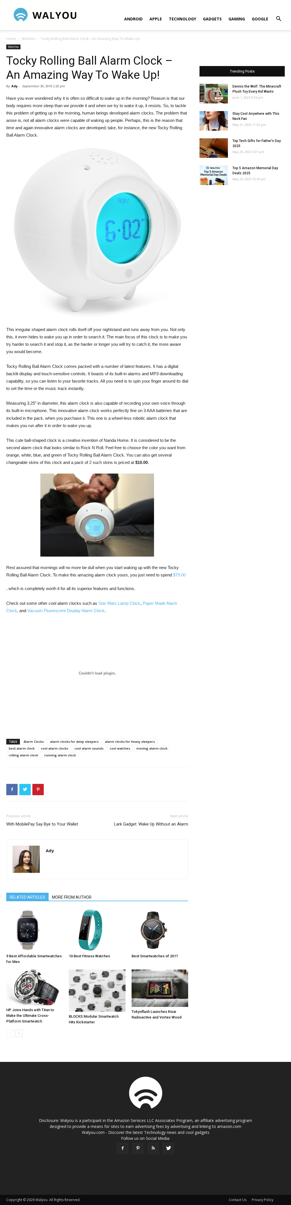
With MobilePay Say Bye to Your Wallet (42, 824)
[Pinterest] (138, 1148)
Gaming (236, 19)
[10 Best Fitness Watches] (97, 930)
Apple (155, 19)
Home (11, 38)
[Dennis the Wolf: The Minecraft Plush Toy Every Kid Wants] (213, 93)
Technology (182, 19)
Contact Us (237, 1199)
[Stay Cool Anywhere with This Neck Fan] (213, 121)
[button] (278, 19)
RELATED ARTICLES (27, 897)
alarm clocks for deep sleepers (74, 741)
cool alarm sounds (88, 748)
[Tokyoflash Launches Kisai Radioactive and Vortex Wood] (160, 988)
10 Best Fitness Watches (89, 956)
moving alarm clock (151, 748)
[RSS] (153, 1148)
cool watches (120, 748)
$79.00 (179, 574)
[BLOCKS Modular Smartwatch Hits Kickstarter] (97, 990)
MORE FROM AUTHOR (72, 897)
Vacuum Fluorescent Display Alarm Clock (66, 610)
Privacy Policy (262, 1199)
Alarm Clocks (34, 741)
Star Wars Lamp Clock (119, 603)
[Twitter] (168, 1148)
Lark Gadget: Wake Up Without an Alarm (151, 824)
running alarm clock (60, 755)
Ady (14, 86)
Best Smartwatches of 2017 (155, 956)
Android (133, 19)
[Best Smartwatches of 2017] (160, 930)
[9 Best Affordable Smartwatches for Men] (34, 930)
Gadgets (212, 19)
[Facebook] (122, 1148)
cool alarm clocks (54, 748)
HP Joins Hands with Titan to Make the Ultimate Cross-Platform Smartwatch (30, 1015)
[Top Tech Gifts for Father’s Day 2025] (213, 148)
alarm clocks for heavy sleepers (130, 741)
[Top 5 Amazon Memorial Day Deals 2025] (213, 175)
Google (260, 19)
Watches (28, 38)
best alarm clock (22, 748)
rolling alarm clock (23, 755)
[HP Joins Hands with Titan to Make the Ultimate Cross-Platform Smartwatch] (34, 987)
